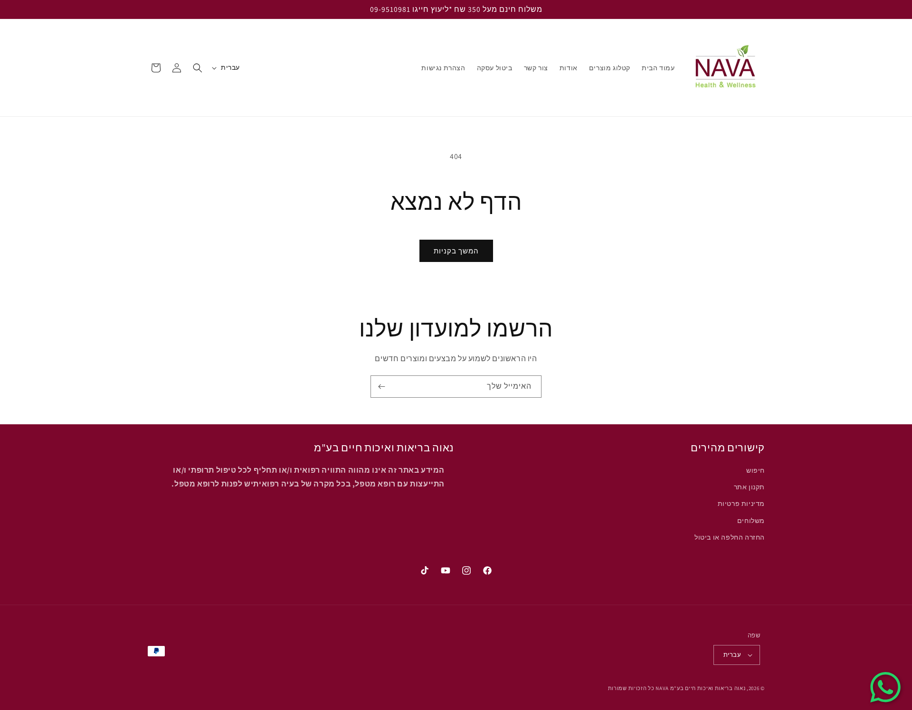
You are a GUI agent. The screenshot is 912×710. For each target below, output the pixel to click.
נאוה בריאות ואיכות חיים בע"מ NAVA (700, 688)
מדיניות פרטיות (741, 504)
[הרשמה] (381, 386)
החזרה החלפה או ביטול (729, 537)
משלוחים (751, 520)
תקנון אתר (749, 487)
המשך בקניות (456, 250)
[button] (197, 67)
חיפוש (755, 470)
